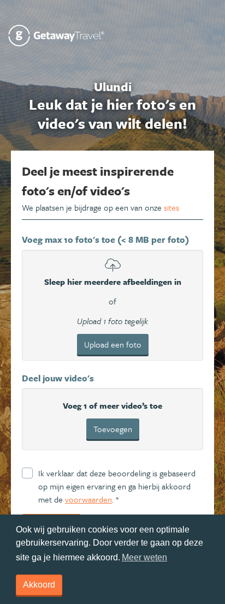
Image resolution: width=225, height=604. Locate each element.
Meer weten (144, 557)
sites (171, 207)
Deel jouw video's (58, 378)
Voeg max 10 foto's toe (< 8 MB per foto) (105, 239)
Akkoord (39, 584)
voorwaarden (88, 499)
